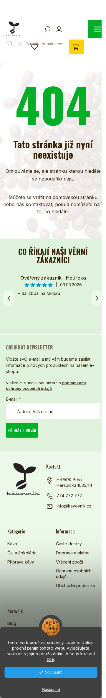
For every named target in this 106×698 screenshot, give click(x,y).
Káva (12, 543)
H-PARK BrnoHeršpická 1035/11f (74, 482)
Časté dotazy (69, 543)
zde (50, 659)
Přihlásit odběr (22, 430)
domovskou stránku (75, 197)
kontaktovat (39, 204)
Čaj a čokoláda (22, 552)
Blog (11, 623)
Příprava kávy (20, 561)
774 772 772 (69, 495)
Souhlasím (53, 672)
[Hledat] (47, 29)
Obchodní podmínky (75, 585)
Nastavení (51, 689)
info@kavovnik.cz (74, 505)
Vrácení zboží (69, 561)
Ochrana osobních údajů (74, 573)
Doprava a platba (73, 552)
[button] (97, 298)
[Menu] (97, 29)
